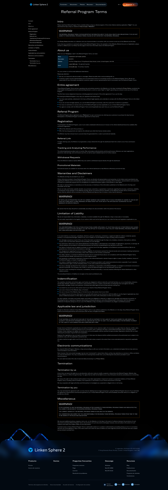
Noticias (127, 484)
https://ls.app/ (84, 26)
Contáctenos (130, 476)
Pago (74, 468)
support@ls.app (73, 64)
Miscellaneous (32, 65)
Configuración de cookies (83, 484)
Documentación (101, 4)
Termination (31, 58)
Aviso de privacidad (55, 484)
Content (30, 21)
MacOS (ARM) (109, 468)
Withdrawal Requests (35, 40)
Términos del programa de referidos (38, 484)
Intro (29, 23)
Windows (107, 465)
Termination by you (35, 63)
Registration (33, 34)
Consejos (137, 484)
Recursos (90, 4)
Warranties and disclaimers (35, 45)
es (119, 4)
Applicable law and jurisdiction (36, 53)
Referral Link (33, 36)
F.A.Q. (75, 45)
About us (31, 26)
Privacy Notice (64, 41)
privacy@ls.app (73, 66)
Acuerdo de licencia (68, 484)
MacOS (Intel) (109, 470)
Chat (119, 484)
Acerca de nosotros (34, 468)
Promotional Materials (36, 42)
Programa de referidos (133, 473)
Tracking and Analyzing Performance (40, 38)
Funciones (63, 4)
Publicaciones (131, 468)
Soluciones (73, 4)
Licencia (75, 470)
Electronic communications (36, 55)
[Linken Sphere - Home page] (39, 4)
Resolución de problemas (80, 473)
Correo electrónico (110, 484)
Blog (128, 465)
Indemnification (32, 50)
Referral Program (33, 31)
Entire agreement (33, 29)
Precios (82, 4)
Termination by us (35, 61)
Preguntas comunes (78, 465)
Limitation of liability (34, 47)
